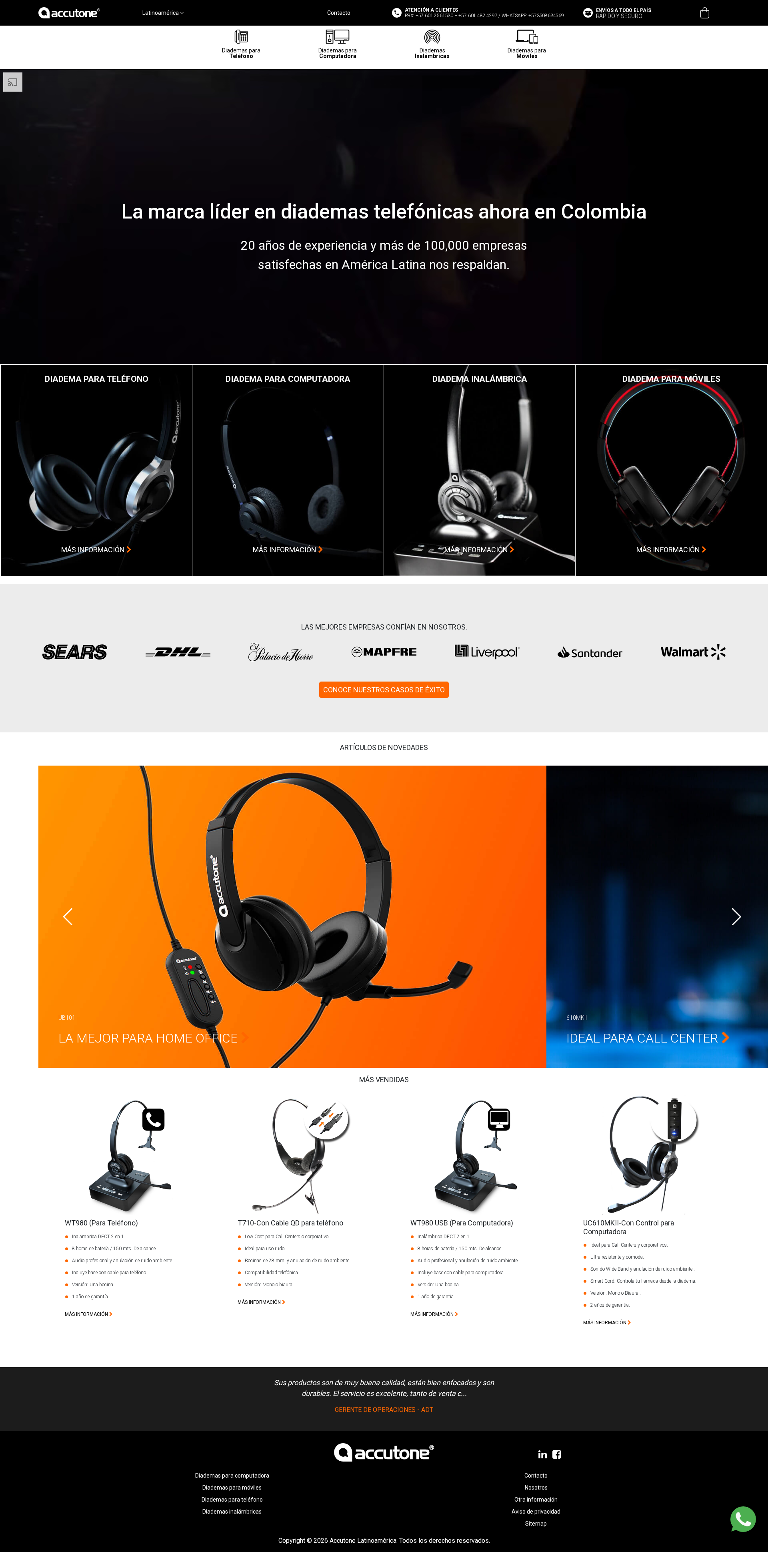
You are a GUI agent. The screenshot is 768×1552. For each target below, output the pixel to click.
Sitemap (536, 1523)
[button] (736, 917)
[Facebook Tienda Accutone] (557, 1454)
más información (93, 549)
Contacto (338, 13)
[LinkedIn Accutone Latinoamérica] (543, 1454)
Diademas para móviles (232, 1487)
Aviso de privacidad (536, 1511)
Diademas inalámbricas (232, 1511)
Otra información (536, 1499)
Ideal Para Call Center (643, 1038)
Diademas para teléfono (232, 1499)
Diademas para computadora (232, 1475)
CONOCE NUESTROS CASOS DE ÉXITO (384, 690)
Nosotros (536, 1487)
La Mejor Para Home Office (149, 1038)
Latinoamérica (161, 13)
